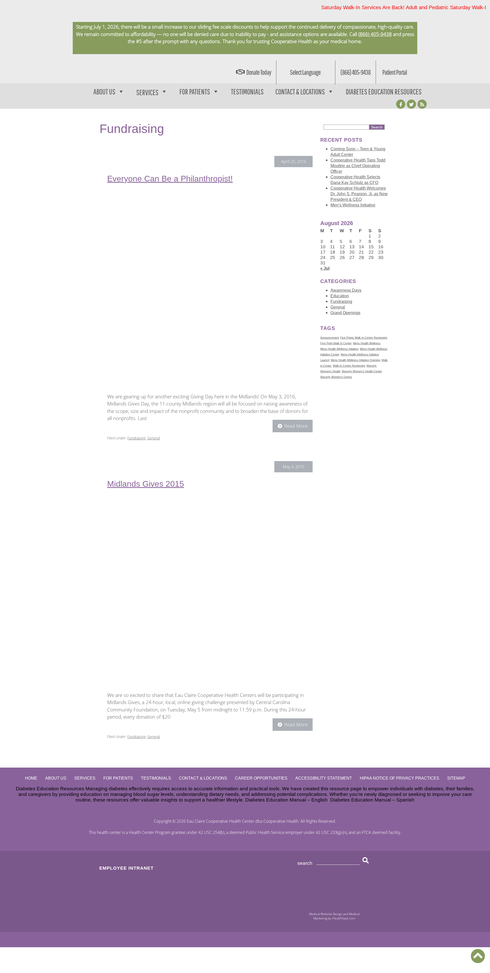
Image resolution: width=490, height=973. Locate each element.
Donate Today (258, 72)
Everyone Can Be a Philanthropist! (170, 178)
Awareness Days (345, 290)
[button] (478, 956)
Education (339, 296)
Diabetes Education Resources (384, 91)
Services (84, 778)
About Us (104, 91)
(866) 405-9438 (375, 34)
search (304, 863)
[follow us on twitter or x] (411, 104)
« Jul (324, 268)
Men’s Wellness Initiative (352, 205)
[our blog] (422, 104)
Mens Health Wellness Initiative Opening (355, 360)
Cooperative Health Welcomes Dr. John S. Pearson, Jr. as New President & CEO (359, 194)
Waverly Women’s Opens (336, 376)
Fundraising (136, 438)
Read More (296, 426)
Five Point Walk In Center (336, 343)
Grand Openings (345, 313)
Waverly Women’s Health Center (362, 371)
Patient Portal (394, 72)
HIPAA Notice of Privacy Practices (399, 778)
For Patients (194, 91)
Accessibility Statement (323, 778)
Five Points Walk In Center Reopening (363, 337)
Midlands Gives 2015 (145, 483)
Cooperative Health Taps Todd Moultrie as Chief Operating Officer (357, 166)
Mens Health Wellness (367, 343)
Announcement (329, 337)
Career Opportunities (261, 778)
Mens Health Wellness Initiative (339, 348)
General (153, 438)
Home (31, 778)
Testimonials (247, 91)
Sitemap (456, 778)
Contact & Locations (300, 91)
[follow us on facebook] (400, 104)
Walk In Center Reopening (349, 365)
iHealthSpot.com (343, 918)
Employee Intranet (126, 868)
